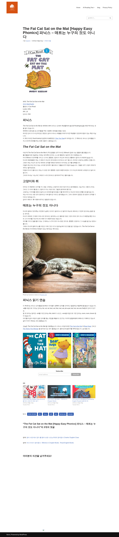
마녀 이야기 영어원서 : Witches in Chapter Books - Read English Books (50, 443)
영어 (56, 414)
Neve (8, 534)
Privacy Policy (107, 7)
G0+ (40, 414)
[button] (94, 7)
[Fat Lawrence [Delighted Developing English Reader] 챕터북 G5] (83, 391)
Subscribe (59, 371)
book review (32, 414)
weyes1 (28, 41)
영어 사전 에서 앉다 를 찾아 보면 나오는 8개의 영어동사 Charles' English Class (53, 437)
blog (98, 7)
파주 (51, 414)
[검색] (110, 18)
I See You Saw (60, 138)
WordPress (23, 534)
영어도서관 (63, 414)
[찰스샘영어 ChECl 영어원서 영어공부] (12, 7)
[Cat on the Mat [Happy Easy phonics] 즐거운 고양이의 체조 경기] (34, 391)
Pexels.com (43, 294)
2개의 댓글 (48, 41)
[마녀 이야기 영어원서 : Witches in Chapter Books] (59, 391)
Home (78, 7)
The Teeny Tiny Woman (30, 329)
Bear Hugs (87, 326)
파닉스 (45, 414)
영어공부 (70, 414)
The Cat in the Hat (76, 326)
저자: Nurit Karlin (28, 104)
